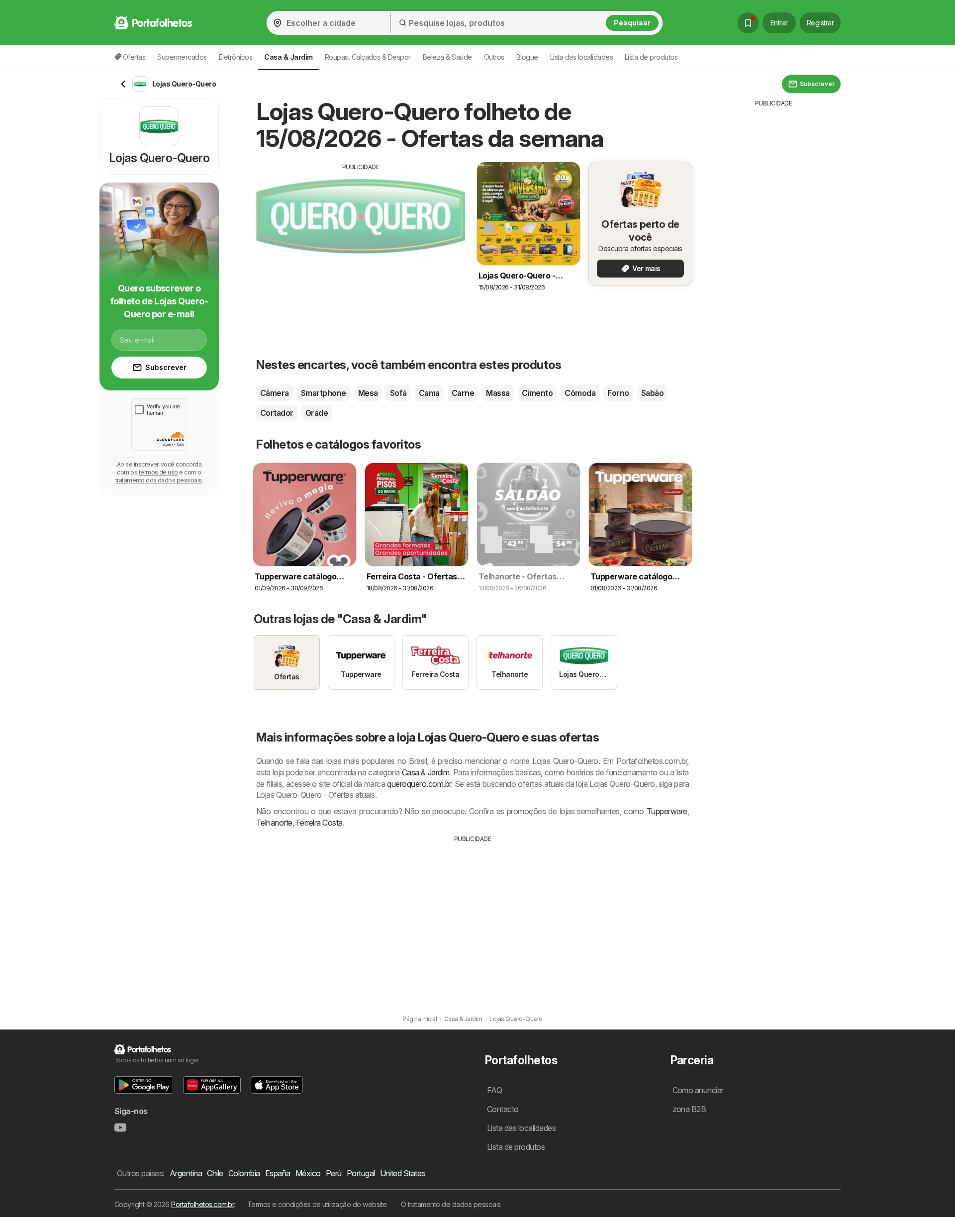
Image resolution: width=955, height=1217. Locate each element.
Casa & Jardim (426, 772)
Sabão (652, 393)
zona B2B (689, 1109)
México (308, 1173)
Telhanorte (274, 823)
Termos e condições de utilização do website (317, 1204)
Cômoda (580, 393)
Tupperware (667, 811)
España (277, 1173)
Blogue (527, 57)
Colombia (244, 1173)
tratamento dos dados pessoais (158, 480)
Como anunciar (698, 1090)
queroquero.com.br (419, 784)
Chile (215, 1173)
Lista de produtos (651, 57)
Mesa (368, 393)
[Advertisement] (361, 241)
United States (402, 1173)
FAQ (494, 1090)
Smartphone (323, 393)
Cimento (537, 393)
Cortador (276, 413)
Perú (334, 1173)
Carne (463, 393)
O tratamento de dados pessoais (451, 1204)
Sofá (398, 393)
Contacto (503, 1109)
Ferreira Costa (319, 823)
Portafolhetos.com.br (202, 1204)
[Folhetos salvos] (748, 22)
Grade (316, 413)
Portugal (361, 1173)
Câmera (274, 393)
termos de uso (158, 472)
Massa (497, 393)
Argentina (186, 1173)
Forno (618, 393)
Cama (429, 393)
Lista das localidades (581, 57)
